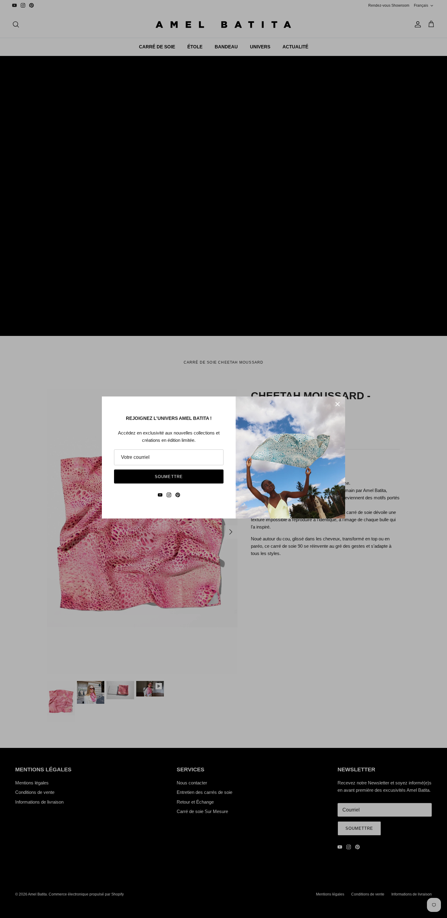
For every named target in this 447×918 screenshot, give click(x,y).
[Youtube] (160, 495)
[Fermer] (337, 404)
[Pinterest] (177, 495)
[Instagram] (169, 495)
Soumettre (168, 476)
